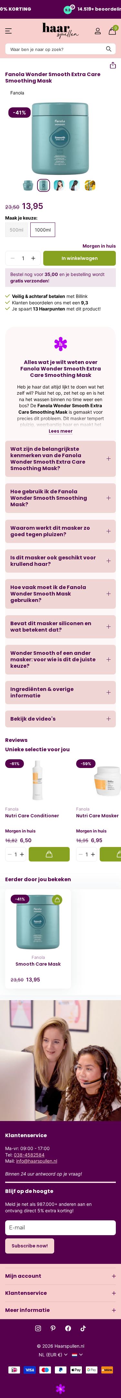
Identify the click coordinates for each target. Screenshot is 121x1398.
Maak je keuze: (21, 218)
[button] (110, 65)
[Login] (98, 31)
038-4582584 (29, 1154)
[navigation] (28, 185)
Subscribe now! (30, 1246)
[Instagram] (38, 1328)
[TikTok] (83, 1328)
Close (60, 1276)
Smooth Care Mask (38, 964)
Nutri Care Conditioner (32, 816)
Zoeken (109, 48)
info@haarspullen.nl (36, 1161)
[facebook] (68, 1328)
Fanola (17, 92)
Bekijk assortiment (9, 31)
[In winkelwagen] (49, 854)
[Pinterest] (53, 1328)
